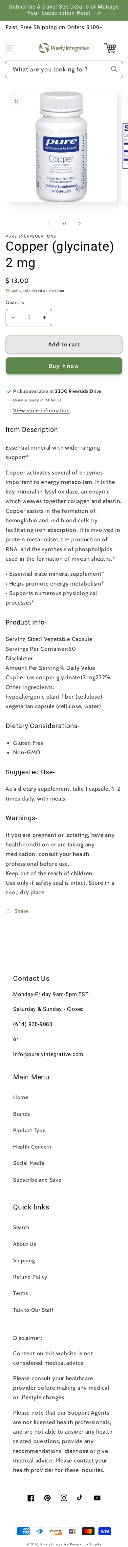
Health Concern (32, 1146)
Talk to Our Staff (33, 1309)
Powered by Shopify (85, 1544)
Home (20, 1097)
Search (21, 1227)
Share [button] (21, 911)
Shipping (14, 290)
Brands (21, 1114)
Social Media (28, 1163)
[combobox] (64, 69)
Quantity (15, 302)
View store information (41, 410)
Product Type (29, 1130)
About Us (24, 1244)
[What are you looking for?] (114, 69)
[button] (9, 48)
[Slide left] (48, 223)
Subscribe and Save (37, 1179)
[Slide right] (79, 223)
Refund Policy (30, 1276)
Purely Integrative (54, 1544)
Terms (20, 1293)
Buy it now (64, 365)
